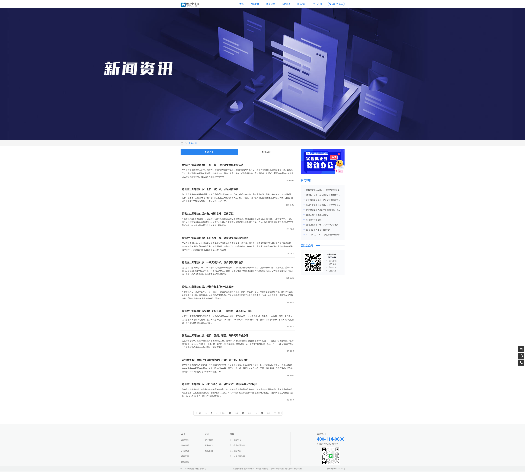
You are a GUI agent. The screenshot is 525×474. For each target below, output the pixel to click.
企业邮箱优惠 (235, 450)
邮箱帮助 (266, 152)
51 (262, 413)
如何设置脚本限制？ (314, 219)
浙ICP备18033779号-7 (335, 468)
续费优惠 (286, 4)
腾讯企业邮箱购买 (262, 468)
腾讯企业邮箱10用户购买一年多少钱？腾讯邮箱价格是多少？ (323, 225)
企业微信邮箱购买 (237, 445)
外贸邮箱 (185, 461)
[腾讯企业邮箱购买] (189, 4)
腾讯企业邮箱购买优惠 (293, 468)
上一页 (198, 413)
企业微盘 (209, 439)
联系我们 (209, 450)
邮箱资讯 (301, 4)
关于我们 (317, 4)
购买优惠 (270, 4)
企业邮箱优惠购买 (237, 456)
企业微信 (332, 270)
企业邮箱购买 (235, 439)
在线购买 (332, 267)
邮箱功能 (255, 4)
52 (268, 413)
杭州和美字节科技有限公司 (196, 468)
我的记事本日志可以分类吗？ (318, 229)
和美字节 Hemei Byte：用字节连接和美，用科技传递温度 (323, 191)
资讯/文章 (193, 143)
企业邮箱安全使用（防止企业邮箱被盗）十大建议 (323, 200)
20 (249, 413)
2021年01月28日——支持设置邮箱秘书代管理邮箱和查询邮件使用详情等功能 (324, 235)
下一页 (277, 413)
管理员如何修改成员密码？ (317, 214)
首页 (241, 4)
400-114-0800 (337, 4)
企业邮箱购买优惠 (277, 468)
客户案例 (332, 264)
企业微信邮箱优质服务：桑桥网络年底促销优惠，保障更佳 (323, 210)
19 (243, 413)
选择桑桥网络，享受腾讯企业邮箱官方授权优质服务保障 (323, 195)
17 (230, 413)
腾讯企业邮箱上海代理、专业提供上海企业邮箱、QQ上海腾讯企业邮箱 (323, 205)
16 (223, 413)
